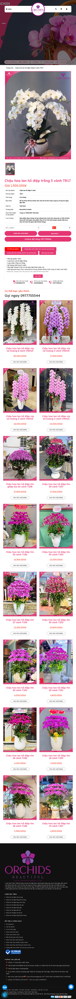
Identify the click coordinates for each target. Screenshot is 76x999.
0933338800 (38, 283)
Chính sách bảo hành (12, 932)
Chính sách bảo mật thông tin (15, 940)
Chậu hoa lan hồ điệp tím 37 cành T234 (20, 621)
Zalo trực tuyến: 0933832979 (37, 979)
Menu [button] (9, 9)
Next (68, 115)
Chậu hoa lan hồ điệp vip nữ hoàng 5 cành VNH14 (56, 349)
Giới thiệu (34, 990)
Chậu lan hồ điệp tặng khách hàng (16, 915)
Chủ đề (21, 990)
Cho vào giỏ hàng (20, 362)
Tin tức (46, 990)
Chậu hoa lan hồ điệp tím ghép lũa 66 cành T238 (20, 485)
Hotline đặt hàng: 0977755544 (38, 239)
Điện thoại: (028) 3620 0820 (16, 976)
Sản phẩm (15, 990)
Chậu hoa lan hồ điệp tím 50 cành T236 (20, 553)
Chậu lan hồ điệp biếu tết (13, 910)
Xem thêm (38, 276)
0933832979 (20, 283)
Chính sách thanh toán (12, 934)
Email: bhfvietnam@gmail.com (35, 976)
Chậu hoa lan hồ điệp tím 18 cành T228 (20, 824)
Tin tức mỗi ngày (11, 929)
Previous (8, 115)
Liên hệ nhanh (10, 927)
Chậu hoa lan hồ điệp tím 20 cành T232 (20, 689)
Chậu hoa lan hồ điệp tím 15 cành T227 (56, 824)
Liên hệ (40, 990)
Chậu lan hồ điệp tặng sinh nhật (15, 902)
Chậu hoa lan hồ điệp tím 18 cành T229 (56, 756)
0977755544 (57, 283)
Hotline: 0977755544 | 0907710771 (17, 979)
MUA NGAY (54, 233)
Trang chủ (8, 990)
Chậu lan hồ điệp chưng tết (14, 912)
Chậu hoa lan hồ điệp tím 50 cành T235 (56, 553)
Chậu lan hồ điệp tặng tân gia (15, 905)
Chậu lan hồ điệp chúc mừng (14, 897)
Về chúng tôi (10, 924)
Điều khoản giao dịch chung (14, 937)
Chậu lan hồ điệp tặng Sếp (14, 907)
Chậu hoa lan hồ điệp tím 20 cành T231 (56, 689)
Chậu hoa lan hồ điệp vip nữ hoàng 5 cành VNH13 (20, 417)
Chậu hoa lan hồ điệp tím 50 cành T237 (56, 485)
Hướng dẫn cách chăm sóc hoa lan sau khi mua (20, 947)
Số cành (27, 990)
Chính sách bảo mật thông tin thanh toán (18, 945)
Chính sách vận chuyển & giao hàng (17, 942)
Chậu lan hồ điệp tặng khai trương (16, 899)
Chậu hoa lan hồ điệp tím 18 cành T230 (20, 756)
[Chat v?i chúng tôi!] (71, 987)
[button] (67, 9)
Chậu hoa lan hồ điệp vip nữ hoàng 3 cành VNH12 (56, 417)
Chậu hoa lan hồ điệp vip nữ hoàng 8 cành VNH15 (20, 349)
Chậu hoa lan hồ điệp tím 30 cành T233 (56, 621)
